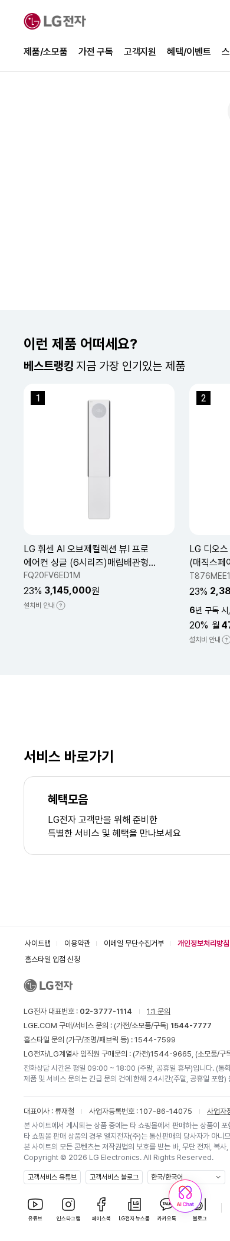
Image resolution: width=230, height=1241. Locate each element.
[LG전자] (55, 21)
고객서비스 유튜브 (52, 1177)
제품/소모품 (46, 51)
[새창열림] (185, 1196)
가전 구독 (95, 51)
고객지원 (140, 51)
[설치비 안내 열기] (60, 605)
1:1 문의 (158, 1011)
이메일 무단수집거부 (134, 943)
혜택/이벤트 (189, 51)
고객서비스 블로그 (114, 1177)
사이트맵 (38, 943)
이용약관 (77, 943)
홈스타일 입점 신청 (52, 959)
